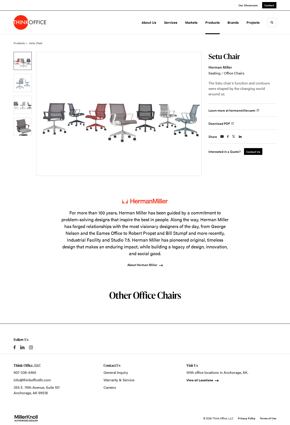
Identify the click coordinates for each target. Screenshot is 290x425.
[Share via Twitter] (233, 136)
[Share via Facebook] (228, 136)
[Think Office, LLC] (33, 22)
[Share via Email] (222, 136)
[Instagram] (31, 347)
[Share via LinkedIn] (240, 136)
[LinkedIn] (22, 347)
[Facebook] (15, 347)
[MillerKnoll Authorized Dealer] (26, 418)
